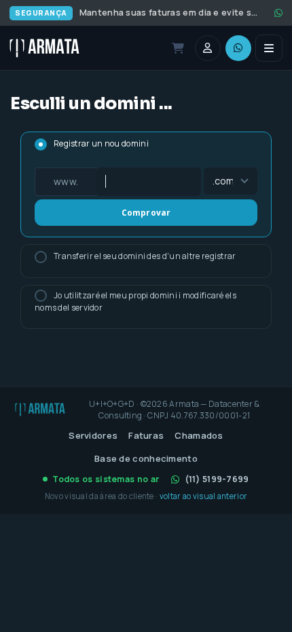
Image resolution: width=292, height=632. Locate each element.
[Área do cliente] (208, 48)
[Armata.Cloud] (44, 48)
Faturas (146, 435)
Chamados (199, 435)
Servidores (93, 435)
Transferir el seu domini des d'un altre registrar (145, 256)
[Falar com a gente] (238, 48)
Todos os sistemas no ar (105, 479)
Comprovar (146, 212)
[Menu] (268, 48)
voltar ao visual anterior (204, 496)
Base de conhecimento (146, 458)
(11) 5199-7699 (217, 479)
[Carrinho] (178, 48)
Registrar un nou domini (101, 143)
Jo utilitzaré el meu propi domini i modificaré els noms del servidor (135, 302)
